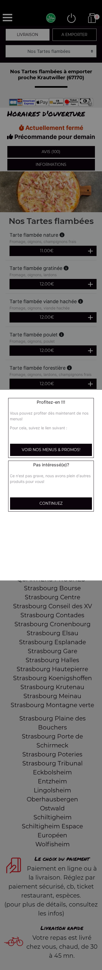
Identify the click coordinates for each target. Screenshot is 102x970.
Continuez (51, 503)
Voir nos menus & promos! (51, 449)
